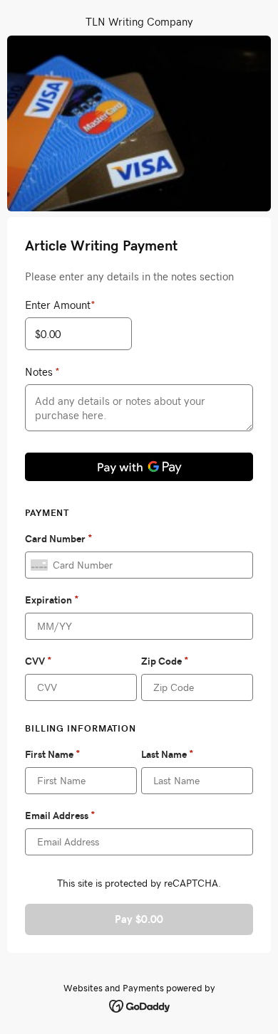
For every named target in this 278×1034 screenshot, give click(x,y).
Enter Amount (60, 304)
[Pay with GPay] (139, 467)
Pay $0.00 (139, 919)
